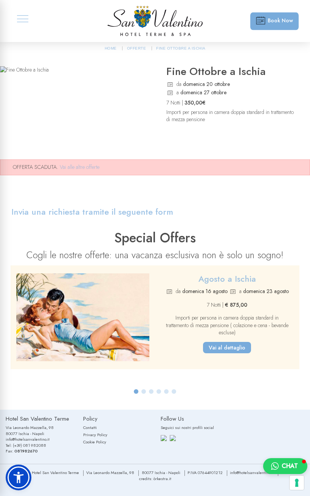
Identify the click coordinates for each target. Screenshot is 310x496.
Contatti (90, 427)
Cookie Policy (94, 442)
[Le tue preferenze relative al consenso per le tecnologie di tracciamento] (297, 483)
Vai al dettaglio (227, 347)
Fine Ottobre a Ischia (181, 48)
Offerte (136, 48)
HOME (111, 48)
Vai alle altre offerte (79, 167)
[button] (136, 391)
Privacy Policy (95, 435)
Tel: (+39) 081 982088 (26, 445)
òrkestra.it (162, 479)
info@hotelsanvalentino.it (28, 439)
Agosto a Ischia (227, 279)
